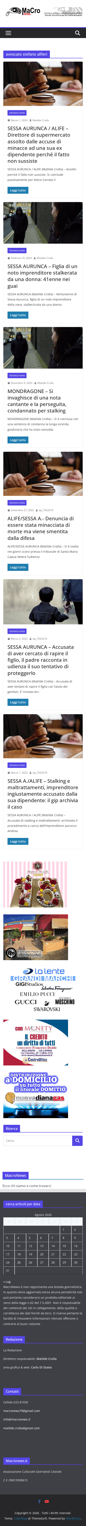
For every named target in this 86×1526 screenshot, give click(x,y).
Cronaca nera (17, 112)
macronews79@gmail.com (21, 1411)
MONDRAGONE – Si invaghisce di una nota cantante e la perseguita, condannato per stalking (37, 401)
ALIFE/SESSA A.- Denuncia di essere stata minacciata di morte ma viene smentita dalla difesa (41, 528)
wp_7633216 (46, 510)
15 (64, 1246)
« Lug (7, 1282)
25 (19, 1262)
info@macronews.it (16, 1419)
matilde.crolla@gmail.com (21, 1428)
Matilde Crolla (41, 120)
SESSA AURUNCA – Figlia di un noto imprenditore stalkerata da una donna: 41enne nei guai (42, 276)
